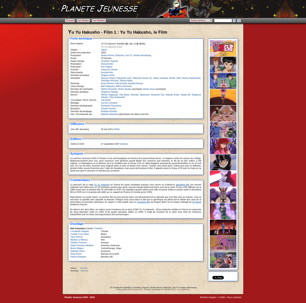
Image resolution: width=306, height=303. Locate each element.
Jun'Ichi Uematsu (109, 103)
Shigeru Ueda (107, 75)
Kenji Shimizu (107, 83)
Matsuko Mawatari (109, 114)
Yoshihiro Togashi (109, 61)
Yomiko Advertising (142, 55)
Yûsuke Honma (108, 108)
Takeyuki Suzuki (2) (142, 78)
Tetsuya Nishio (108, 78)
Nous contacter (234, 297)
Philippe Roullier (109, 111)
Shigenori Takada (109, 92)
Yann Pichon (76, 237)
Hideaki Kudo (172, 95)
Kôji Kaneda (121, 83)
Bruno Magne (77, 248)
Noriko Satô (175, 78)
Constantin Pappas (79, 231)
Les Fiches (83, 20)
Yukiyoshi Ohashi (109, 69)
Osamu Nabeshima (191, 78)
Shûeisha (119, 55)
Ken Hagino (106, 67)
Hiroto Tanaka (124, 89)
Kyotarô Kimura (135, 83)
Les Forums (99, 20)
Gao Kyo (84, 268)
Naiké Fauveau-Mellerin (82, 245)
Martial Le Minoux (79, 240)
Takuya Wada (126, 80)
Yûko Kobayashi (117, 97)
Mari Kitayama (108, 86)
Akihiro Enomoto (124, 86)
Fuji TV (128, 55)
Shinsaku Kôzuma (109, 80)
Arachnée (84, 271)
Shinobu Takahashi (140, 95)
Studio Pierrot (107, 55)
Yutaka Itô (185, 95)
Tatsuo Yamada (160, 78)
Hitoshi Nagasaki (109, 95)
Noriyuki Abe (107, 64)
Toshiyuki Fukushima (111, 105)
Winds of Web (206, 300)
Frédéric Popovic (78, 242)
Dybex (124, 144)
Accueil (70, 20)
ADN (116, 129)
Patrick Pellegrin (78, 257)
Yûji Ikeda (124, 95)
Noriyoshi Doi (157, 95)
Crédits (221, 297)
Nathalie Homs (77, 251)
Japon (104, 50)
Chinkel (97, 228)
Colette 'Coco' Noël (79, 234)
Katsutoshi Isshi (124, 78)
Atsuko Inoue (149, 89)
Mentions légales (208, 297)
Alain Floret (75, 254)
